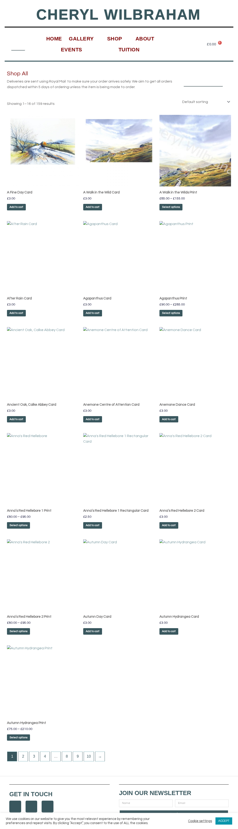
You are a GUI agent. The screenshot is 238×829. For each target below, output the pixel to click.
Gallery (81, 39)
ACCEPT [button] (223, 820)
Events (71, 50)
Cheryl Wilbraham (118, 15)
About (145, 39)
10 (89, 756)
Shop (114, 39)
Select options (171, 207)
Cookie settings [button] (200, 821)
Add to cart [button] (16, 207)
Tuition (129, 50)
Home (54, 39)
